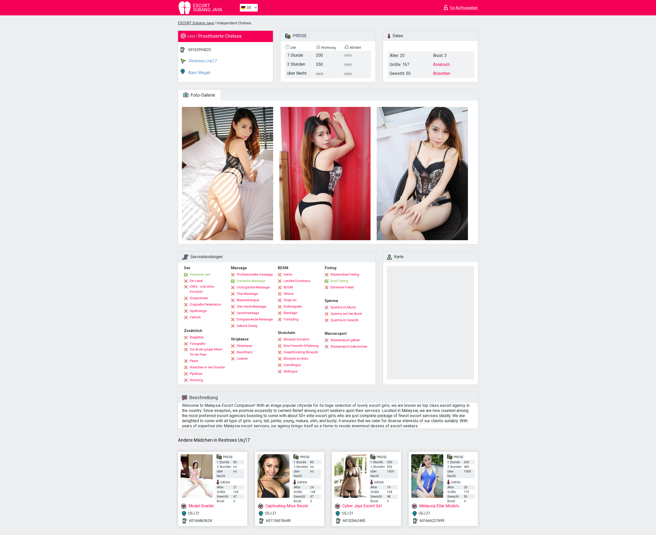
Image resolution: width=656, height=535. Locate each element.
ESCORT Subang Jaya (196, 23)
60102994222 (199, 49)
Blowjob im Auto (296, 358)
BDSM (288, 287)
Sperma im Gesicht (344, 320)
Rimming (196, 380)
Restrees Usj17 (202, 60)
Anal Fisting (339, 281)
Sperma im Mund (343, 307)
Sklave (288, 294)
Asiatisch (441, 64)
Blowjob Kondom (297, 339)
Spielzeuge (198, 311)
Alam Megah (198, 72)
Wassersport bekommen (349, 346)
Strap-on (290, 300)
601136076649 (278, 520)
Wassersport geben (345, 340)
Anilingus (291, 371)
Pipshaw (196, 374)
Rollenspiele (293, 306)
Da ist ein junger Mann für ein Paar (206, 351)
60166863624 (200, 520)
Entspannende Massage (255, 319)
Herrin (288, 274)
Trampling (291, 319)
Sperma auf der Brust (346, 314)
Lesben (242, 358)
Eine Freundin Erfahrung (301, 346)
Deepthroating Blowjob (301, 352)
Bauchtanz (244, 352)
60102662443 (354, 520)
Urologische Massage (253, 287)
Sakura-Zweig (247, 326)
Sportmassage (248, 313)
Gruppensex (199, 298)
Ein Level (196, 281)
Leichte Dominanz (297, 281)
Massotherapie (248, 300)
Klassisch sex (200, 274)
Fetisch (195, 317)
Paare (194, 361)
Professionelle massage (255, 274)
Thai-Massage (247, 294)
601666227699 (432, 520)
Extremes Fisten (342, 287)
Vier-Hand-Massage (251, 306)
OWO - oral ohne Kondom (202, 289)
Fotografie (197, 344)
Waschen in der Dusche (207, 367)
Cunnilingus (292, 365)
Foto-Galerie (202, 95)
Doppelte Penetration (205, 304)
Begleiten (197, 337)
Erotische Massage (251, 281)
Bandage (290, 313)
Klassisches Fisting (345, 274)
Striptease (244, 346)
